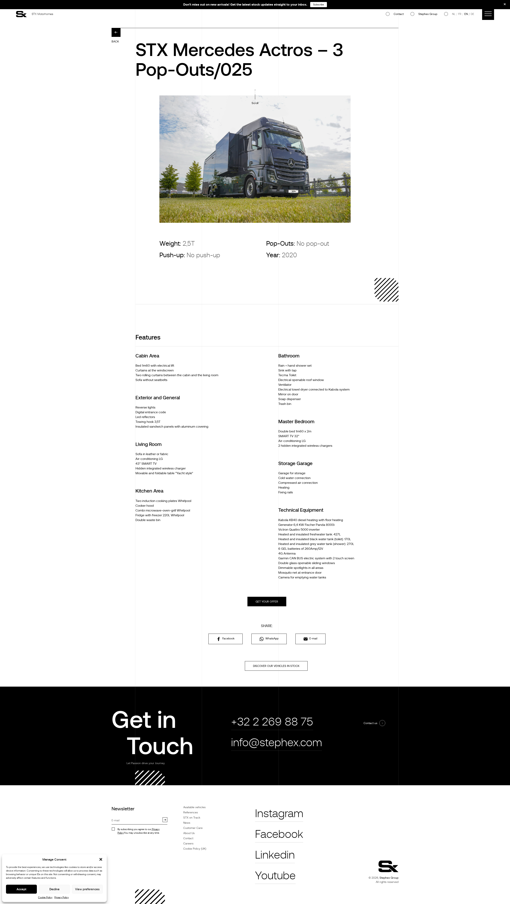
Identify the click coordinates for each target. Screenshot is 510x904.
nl (453, 14)
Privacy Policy (61, 897)
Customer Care (193, 827)
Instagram (279, 813)
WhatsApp (272, 638)
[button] (101, 859)
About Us (189, 833)
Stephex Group (427, 14)
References (190, 812)
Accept (21, 889)
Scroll (255, 103)
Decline (54, 889)
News (186, 822)
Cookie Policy (45, 897)
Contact (399, 14)
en (466, 14)
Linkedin (275, 855)
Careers (188, 843)
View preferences (87, 889)
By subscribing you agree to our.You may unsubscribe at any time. (139, 831)
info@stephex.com (276, 742)
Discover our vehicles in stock (276, 665)
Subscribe (318, 4)
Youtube (275, 875)
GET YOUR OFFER (267, 601)
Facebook (228, 638)
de (472, 14)
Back (115, 41)
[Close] (502, 5)
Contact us (370, 723)
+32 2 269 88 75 (272, 722)
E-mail (313, 638)
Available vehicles (194, 807)
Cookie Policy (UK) (194, 848)
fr (459, 14)
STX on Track (191, 817)
